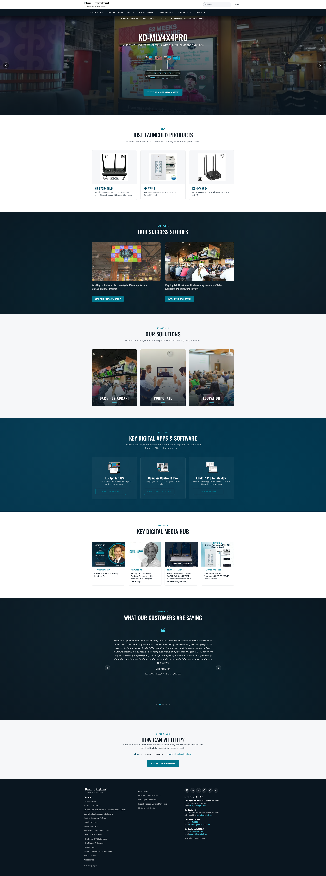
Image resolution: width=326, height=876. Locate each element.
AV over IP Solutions (92, 805)
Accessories (89, 860)
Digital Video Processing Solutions (98, 814)
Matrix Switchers (91, 822)
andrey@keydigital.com (198, 834)
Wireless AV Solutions (93, 835)
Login (237, 4)
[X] (198, 790)
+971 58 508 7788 (196, 831)
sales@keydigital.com (182, 754)
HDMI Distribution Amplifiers (96, 830)
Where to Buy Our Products (149, 795)
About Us (184, 12)
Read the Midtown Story (108, 299)
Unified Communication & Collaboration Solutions (105, 809)
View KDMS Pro (208, 491)
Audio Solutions (90, 855)
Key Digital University (147, 799)
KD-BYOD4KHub (104, 188)
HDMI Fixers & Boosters (94, 843)
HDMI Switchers (91, 826)
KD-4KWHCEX (199, 188)
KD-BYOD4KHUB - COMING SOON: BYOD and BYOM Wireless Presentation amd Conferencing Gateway (179, 577)
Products (96, 12)
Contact (200, 12)
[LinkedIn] (187, 790)
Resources (166, 12)
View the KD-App (110, 491)
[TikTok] (216, 790)
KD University (146, 12)
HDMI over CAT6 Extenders (95, 839)
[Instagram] (204, 790)
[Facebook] (210, 790)
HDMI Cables (89, 847)
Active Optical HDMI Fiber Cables (98, 851)
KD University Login (146, 808)
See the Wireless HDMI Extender (163, 92)
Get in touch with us (163, 763)
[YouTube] (192, 790)
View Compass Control (159, 491)
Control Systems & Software (96, 818)
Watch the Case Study (179, 299)
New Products (90, 801)
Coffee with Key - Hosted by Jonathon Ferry (106, 574)
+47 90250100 (195, 822)
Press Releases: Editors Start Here (152, 804)
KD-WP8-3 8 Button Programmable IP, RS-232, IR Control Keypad (216, 576)
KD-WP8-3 (149, 188)
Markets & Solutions (121, 12)
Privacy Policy (200, 838)
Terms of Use (189, 838)
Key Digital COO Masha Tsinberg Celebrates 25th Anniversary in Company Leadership (142, 577)
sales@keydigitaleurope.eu (199, 824)
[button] (320, 65)
